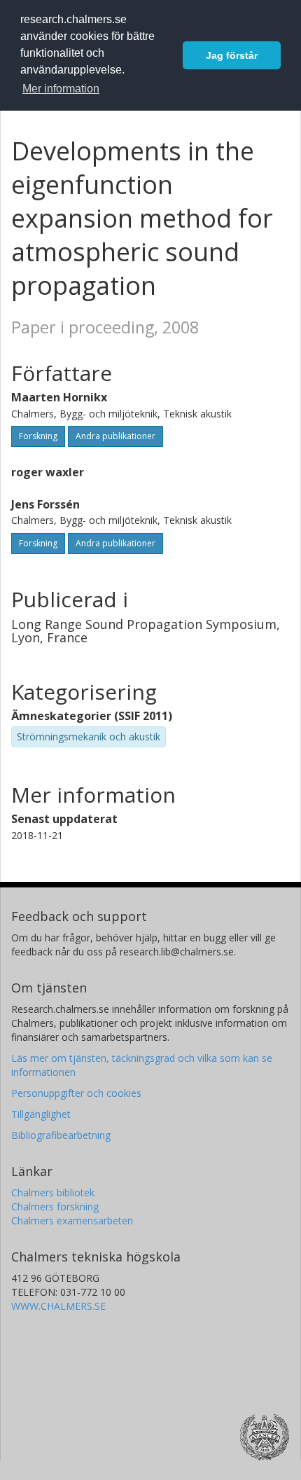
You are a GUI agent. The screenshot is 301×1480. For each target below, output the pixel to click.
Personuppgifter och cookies (76, 1093)
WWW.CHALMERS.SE (58, 1306)
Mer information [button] (60, 89)
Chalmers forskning (55, 1206)
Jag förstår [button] (232, 55)
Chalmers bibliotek (52, 1192)
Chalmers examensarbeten (72, 1220)
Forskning (38, 436)
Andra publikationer (115, 436)
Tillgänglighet (41, 1114)
